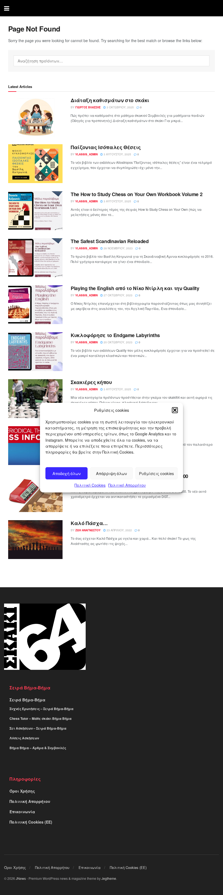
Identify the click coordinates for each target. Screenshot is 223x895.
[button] (175, 410)
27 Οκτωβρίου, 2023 (117, 295)
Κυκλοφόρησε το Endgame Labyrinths (115, 335)
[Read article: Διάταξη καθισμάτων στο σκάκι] (35, 116)
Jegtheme (108, 878)
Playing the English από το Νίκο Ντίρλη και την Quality (135, 288)
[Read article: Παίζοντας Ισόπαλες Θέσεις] (35, 163)
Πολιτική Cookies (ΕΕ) (31, 822)
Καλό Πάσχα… (89, 523)
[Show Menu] (6, 8)
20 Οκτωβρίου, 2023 (117, 342)
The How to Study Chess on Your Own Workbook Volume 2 (136, 194)
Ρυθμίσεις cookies (156, 473)
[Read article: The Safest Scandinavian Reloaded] (35, 257)
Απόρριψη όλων (111, 473)
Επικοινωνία (22, 811)
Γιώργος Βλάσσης (88, 107)
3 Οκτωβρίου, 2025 (120, 107)
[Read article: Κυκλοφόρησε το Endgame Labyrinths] (35, 351)
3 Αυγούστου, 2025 (117, 154)
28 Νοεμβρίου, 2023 (118, 248)
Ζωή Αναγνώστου (88, 530)
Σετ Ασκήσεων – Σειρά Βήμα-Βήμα (38, 728)
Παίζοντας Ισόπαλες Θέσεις (106, 147)
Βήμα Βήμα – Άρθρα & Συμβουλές (38, 747)
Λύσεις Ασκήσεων (24, 738)
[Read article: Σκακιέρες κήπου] (35, 398)
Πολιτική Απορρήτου (127, 485)
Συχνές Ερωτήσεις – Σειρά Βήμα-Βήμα (41, 708)
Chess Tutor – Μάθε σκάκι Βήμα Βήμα (41, 718)
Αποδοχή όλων (66, 473)
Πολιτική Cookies (90, 485)
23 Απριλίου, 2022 (119, 530)
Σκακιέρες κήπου (91, 382)
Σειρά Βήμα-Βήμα (27, 699)
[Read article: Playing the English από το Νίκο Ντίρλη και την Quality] (35, 304)
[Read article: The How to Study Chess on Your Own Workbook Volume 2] (35, 210)
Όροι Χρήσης (22, 791)
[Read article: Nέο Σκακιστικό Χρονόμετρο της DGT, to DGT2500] (35, 492)
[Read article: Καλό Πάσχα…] (35, 539)
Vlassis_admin (86, 154)
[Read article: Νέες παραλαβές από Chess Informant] (35, 445)
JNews (21, 878)
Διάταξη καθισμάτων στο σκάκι (110, 100)
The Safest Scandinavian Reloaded (109, 241)
